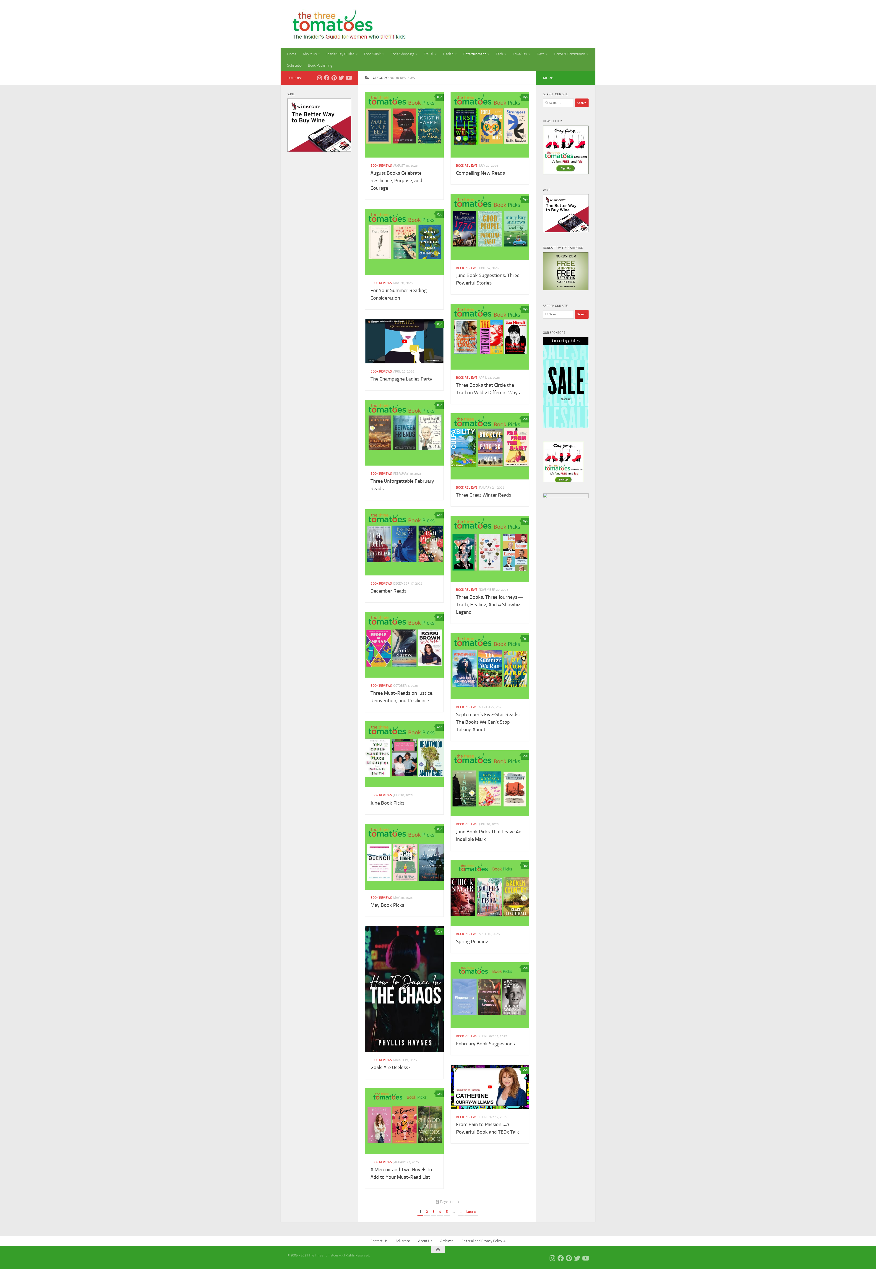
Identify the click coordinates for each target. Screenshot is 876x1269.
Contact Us (378, 1241)
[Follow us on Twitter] (341, 77)
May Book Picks (387, 905)
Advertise (403, 1241)
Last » (471, 1211)
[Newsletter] (566, 173)
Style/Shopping (402, 54)
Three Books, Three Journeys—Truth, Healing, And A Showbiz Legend (489, 604)
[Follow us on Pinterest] (334, 77)
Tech (499, 54)
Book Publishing (320, 65)
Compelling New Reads (480, 173)
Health (448, 54)
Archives (446, 1241)
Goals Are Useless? (390, 1067)
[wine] (319, 150)
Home (291, 54)
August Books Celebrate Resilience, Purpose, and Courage (396, 180)
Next (540, 54)
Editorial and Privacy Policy (481, 1241)
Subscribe (294, 65)
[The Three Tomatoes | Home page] (347, 24)
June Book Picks (387, 803)
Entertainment (474, 54)
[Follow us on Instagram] (319, 77)
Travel (428, 54)
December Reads (388, 591)
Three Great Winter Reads (483, 495)
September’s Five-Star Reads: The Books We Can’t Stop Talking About (488, 722)
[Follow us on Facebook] (326, 77)
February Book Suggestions (485, 1044)
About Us (310, 54)
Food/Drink (372, 54)
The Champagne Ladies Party (401, 379)
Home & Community (569, 54)
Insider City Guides (340, 54)
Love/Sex (520, 54)
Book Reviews (381, 166)
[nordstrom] (566, 289)
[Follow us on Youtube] (348, 77)
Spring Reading (472, 942)
